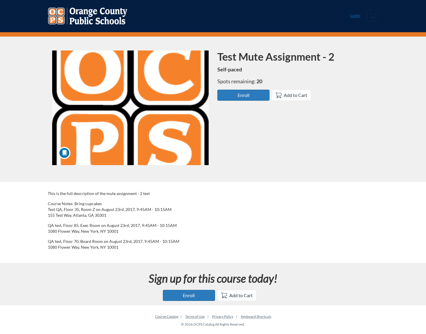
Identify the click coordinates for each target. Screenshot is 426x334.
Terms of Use (195, 316)
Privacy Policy (222, 316)
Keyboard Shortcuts (256, 316)
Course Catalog (166, 316)
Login (355, 15)
